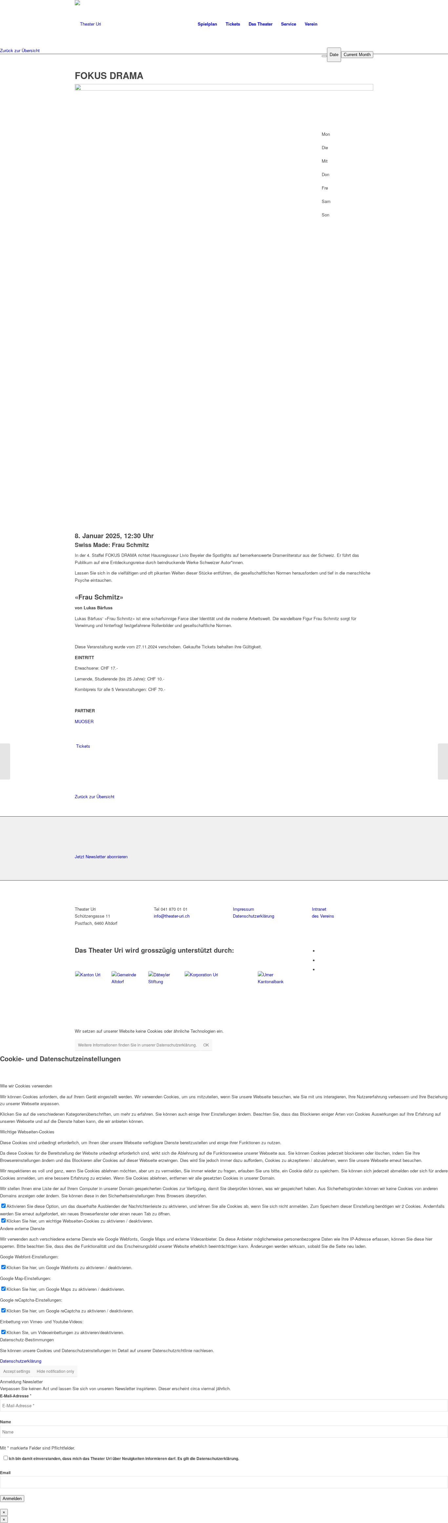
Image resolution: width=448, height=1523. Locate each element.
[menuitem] (207, 24)
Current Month (357, 54)
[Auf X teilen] (78, 760)
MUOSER (84, 721)
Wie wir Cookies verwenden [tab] (26, 1086)
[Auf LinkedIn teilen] (78, 768)
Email (5, 1472)
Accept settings (16, 1371)
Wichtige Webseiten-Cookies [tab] (27, 1131)
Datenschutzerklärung (20, 1361)
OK (206, 1044)
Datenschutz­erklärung (253, 916)
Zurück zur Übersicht (20, 50)
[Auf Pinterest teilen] (78, 775)
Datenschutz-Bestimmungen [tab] (27, 1339)
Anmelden (12, 1498)
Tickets (83, 746)
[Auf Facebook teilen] (78, 753)
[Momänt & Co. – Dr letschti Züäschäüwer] (5, 761)
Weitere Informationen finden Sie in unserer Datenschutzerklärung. (137, 1044)
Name (5, 1422)
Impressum (243, 909)
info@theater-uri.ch (172, 916)
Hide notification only (55, 1371)
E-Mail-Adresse (15, 1396)
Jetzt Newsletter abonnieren (101, 856)
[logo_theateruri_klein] (146, 24)
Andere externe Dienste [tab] (22, 1228)
